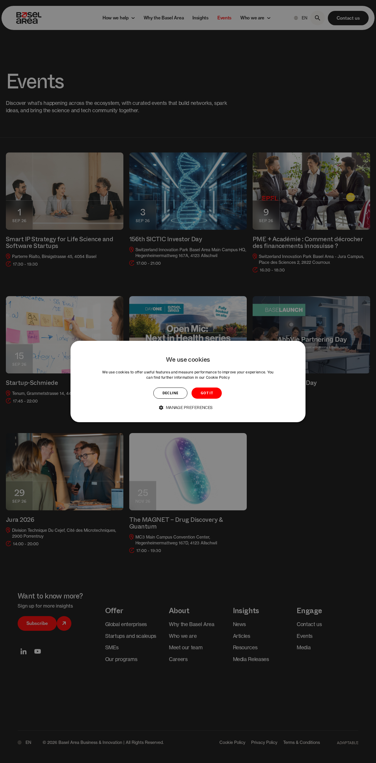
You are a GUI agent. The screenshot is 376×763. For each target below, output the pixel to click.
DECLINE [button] (170, 392)
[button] (188, 407)
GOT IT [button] (207, 392)
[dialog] (188, 381)
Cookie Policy (218, 377)
